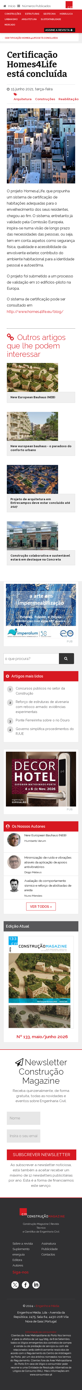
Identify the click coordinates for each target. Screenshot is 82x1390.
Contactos (48, 1254)
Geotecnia (49, 14)
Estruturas (32, 14)
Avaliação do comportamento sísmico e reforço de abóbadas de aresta (47, 885)
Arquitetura (29, 19)
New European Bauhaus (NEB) (32, 397)
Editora (17, 1260)
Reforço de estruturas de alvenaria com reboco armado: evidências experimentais (42, 706)
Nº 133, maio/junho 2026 (42, 1036)
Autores (18, 1265)
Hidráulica (66, 14)
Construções (13, 14)
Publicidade (49, 1249)
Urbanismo (11, 19)
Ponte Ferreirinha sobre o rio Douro (43, 720)
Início (11, 6)
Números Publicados (36, 6)
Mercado (10, 25)
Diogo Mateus (32, 872)
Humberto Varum (35, 840)
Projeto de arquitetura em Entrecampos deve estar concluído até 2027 (40, 502)
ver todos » (41, 906)
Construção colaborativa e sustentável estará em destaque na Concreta (40, 557)
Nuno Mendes (33, 895)
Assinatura (48, 1243)
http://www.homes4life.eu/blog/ (35, 311)
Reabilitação (69, 99)
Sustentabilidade (51, 19)
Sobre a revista (23, 1243)
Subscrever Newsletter (41, 1154)
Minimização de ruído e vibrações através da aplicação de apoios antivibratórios (47, 862)
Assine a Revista (57, 30)
